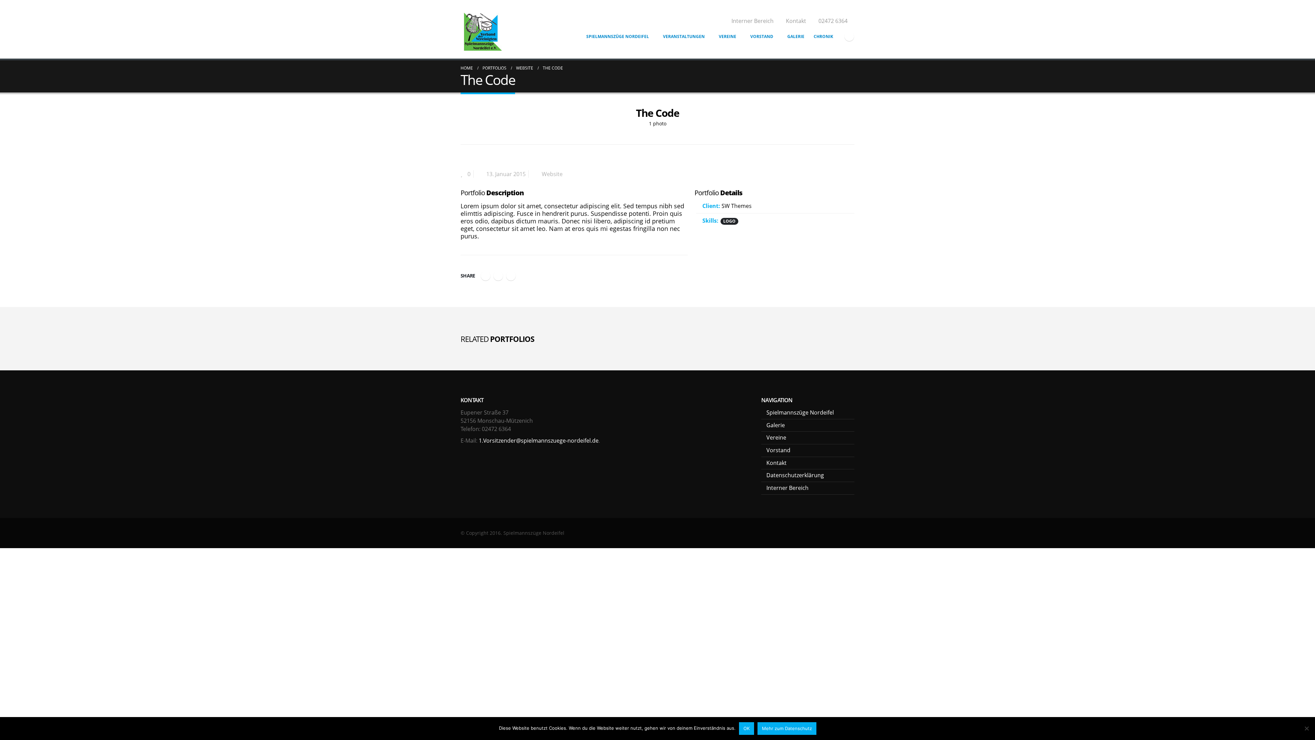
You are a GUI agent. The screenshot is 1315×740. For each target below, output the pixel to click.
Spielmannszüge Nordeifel (617, 36)
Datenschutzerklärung (795, 475)
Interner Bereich (752, 21)
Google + (498, 276)
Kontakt (796, 21)
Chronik (823, 36)
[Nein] (1306, 728)
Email (511, 276)
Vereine (727, 36)
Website (552, 174)
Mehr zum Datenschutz (787, 728)
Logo (729, 221)
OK (746, 728)
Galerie (795, 36)
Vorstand (761, 36)
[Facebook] (849, 36)
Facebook (485, 276)
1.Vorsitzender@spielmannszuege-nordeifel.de (539, 440)
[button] (466, 116)
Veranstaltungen (684, 36)
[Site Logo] (482, 30)
